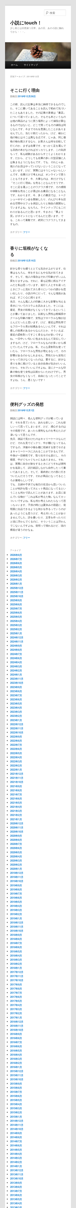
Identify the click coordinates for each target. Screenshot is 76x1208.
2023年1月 (16, 720)
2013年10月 (16, 1178)
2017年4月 (16, 1005)
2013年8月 (16, 1187)
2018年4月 (16, 955)
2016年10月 (16, 1030)
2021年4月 (16, 807)
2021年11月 (16, 778)
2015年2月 (16, 1112)
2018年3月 (16, 959)
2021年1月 (16, 819)
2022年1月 (16, 769)
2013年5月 (16, 1199)
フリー (26, 232)
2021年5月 (16, 802)
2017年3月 (16, 1009)
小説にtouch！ (26, 22)
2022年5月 (16, 753)
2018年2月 (16, 964)
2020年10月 (16, 831)
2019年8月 (16, 889)
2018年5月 (16, 951)
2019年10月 (16, 881)
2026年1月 (16, 583)
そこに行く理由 (25, 90)
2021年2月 (16, 815)
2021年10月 (16, 782)
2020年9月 (16, 835)
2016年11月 (16, 1026)
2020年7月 (16, 844)
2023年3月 (16, 711)
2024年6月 (16, 658)
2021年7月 (16, 794)
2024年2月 (16, 670)
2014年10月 (16, 1129)
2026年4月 (16, 571)
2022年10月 (16, 732)
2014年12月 (16, 1121)
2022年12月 (16, 724)
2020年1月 (16, 869)
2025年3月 (16, 625)
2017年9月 (16, 984)
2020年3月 (16, 860)
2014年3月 (16, 1158)
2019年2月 (16, 914)
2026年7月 (16, 559)
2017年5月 (16, 1001)
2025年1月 (16, 633)
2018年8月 (16, 939)
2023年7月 (16, 695)
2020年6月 (16, 848)
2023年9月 (16, 687)
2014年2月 (16, 1162)
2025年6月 (16, 612)
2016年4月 (16, 1054)
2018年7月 (16, 943)
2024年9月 (16, 645)
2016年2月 (16, 1063)
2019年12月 (16, 873)
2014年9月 (16, 1133)
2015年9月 (16, 1083)
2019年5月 (16, 902)
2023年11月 (16, 678)
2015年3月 (16, 1108)
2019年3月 (16, 910)
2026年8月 (16, 555)
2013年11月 (16, 1174)
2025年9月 (16, 600)
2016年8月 (16, 1038)
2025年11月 (16, 592)
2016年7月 (16, 1042)
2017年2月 (16, 1013)
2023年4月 (16, 707)
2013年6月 (16, 1195)
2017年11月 (16, 976)
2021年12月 (16, 773)
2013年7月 (16, 1191)
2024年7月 (16, 654)
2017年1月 (16, 1017)
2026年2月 (16, 579)
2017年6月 (16, 997)
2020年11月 (16, 827)
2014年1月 (16, 1166)
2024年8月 (16, 650)
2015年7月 (16, 1092)
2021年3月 (16, 811)
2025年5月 (16, 616)
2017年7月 (16, 992)
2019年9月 (16, 885)
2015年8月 (16, 1088)
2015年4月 (16, 1104)
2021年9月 (16, 786)
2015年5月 (16, 1100)
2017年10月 (16, 980)
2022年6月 (16, 749)
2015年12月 (16, 1071)
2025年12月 (16, 588)
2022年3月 (16, 761)
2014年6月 (16, 1145)
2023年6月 (16, 699)
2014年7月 (16, 1141)
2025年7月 (16, 608)
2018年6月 (16, 947)
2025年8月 (16, 604)
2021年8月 (16, 790)
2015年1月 (16, 1116)
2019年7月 (16, 893)
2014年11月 (16, 1125)
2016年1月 (16, 1067)
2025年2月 (16, 629)
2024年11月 (16, 641)
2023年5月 (16, 703)
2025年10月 (16, 596)
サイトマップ (31, 64)
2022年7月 (16, 745)
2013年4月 (16, 1203)
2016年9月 (16, 1034)
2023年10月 (16, 683)
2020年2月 (16, 864)
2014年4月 (16, 1154)
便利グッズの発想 (27, 404)
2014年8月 (16, 1137)
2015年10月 (16, 1079)
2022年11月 (16, 728)
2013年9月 (16, 1183)
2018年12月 (16, 922)
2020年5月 (16, 852)
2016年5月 (16, 1050)
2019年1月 (16, 918)
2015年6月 (16, 1096)
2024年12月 (16, 637)
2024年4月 (16, 662)
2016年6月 (16, 1046)
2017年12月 (16, 972)
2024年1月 (16, 674)
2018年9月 (16, 935)
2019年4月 (16, 906)
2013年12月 (16, 1170)
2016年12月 (16, 1021)
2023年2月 (16, 716)
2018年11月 (16, 926)
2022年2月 (16, 765)
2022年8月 (16, 740)
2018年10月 (16, 930)
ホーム (14, 64)
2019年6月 (16, 897)
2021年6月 (16, 798)
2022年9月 (16, 736)
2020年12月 (16, 823)
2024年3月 (16, 666)
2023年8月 (16, 691)
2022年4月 (16, 757)
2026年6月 (16, 563)
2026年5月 (16, 567)
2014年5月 (16, 1149)
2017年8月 (16, 988)
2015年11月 (16, 1075)
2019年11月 (16, 877)
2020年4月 (16, 856)
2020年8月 (16, 840)
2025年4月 (16, 621)
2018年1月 (16, 968)
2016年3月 (16, 1059)
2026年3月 (16, 575)
